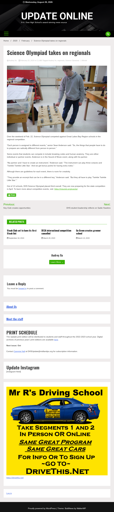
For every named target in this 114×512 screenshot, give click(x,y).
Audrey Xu (13, 61)
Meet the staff (14, 319)
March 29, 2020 (49, 238)
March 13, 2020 (83, 238)
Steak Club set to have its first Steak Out (22, 232)
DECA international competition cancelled (56, 232)
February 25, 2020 (27, 61)
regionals (61, 61)
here (56, 340)
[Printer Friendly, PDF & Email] (11, 195)
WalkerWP (81, 508)
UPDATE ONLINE (57, 16)
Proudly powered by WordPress (42, 508)
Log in (9, 493)
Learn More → (57, 262)
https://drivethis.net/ (15, 478)
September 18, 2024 (16, 238)
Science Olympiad (72, 61)
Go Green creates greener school (88, 232)
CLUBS (39, 61)
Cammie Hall (19, 351)
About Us (11, 307)
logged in (22, 288)
